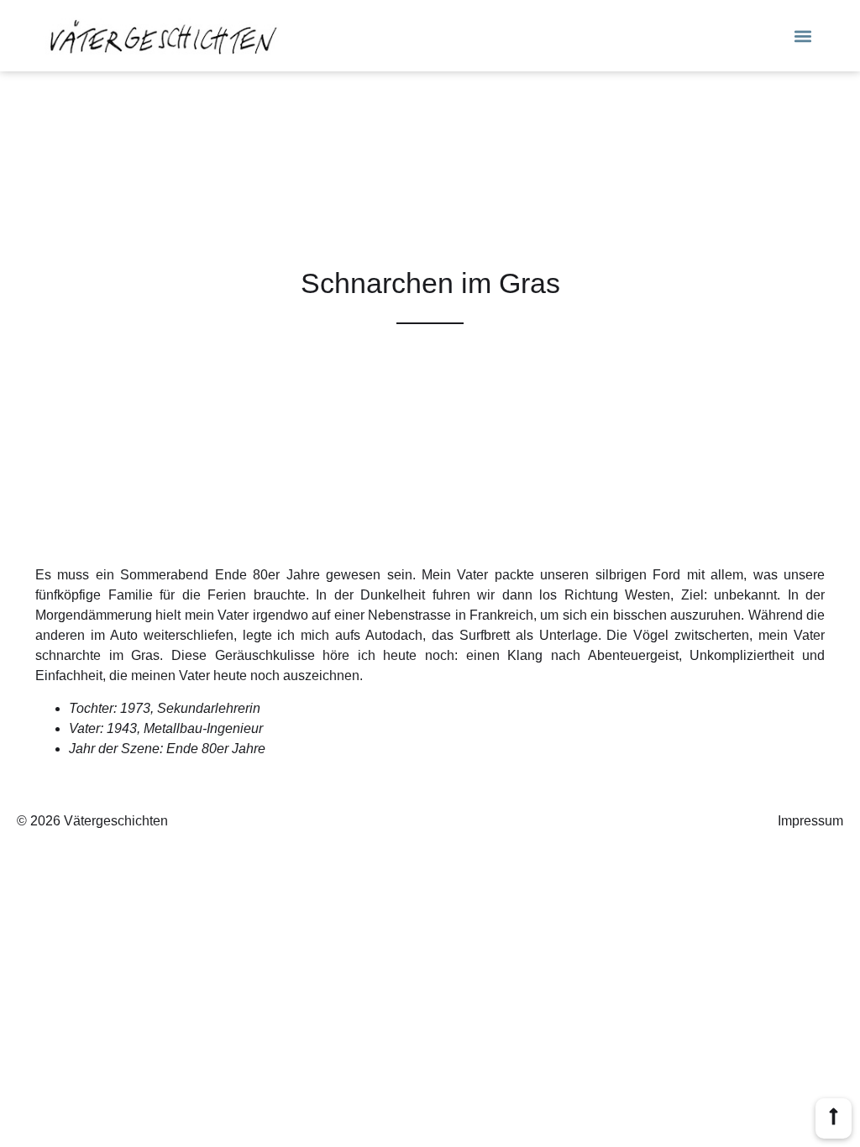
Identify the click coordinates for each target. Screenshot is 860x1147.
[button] (803, 36)
